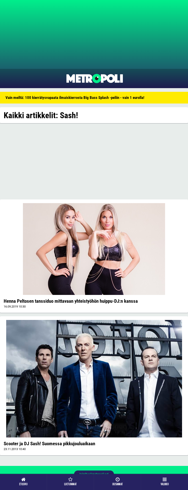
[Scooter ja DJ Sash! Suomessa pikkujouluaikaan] (94, 378)
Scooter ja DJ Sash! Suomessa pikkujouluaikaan (49, 443)
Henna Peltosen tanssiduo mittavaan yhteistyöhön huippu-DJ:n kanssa (71, 301)
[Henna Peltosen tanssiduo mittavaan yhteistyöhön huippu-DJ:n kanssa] (94, 249)
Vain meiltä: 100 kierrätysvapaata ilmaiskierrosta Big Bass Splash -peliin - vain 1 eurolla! (75, 97)
